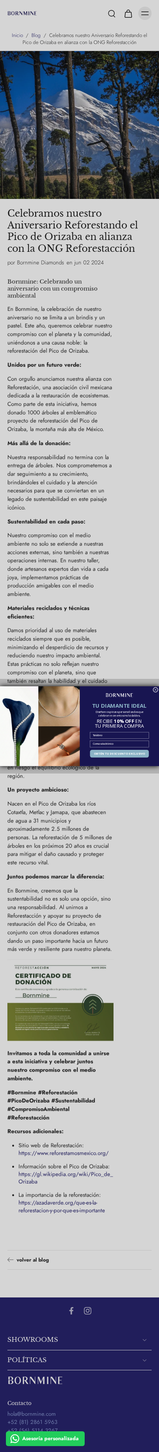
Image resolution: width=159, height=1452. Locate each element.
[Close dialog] (155, 689)
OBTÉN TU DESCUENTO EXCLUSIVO (119, 753)
